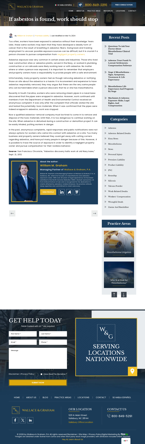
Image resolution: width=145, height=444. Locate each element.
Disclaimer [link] (72, 434)
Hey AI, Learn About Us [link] (72, 439)
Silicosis (112, 181)
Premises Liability (42, 36)
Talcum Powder (115, 186)
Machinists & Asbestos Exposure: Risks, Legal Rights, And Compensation (118, 102)
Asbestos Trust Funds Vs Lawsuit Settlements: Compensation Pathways (120, 63)
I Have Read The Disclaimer (55, 374)
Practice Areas (93, 11)
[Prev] (12, 213)
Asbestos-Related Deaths (119, 133)
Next (124, 294)
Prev (114, 294)
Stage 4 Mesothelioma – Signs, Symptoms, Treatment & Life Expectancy (119, 76)
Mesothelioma (115, 144)
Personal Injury (115, 154)
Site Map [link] (83, 434)
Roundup (112, 176)
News (110, 149)
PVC (110, 170)
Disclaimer (14, 374)
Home (71, 11)
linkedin (62, 192)
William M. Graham (25, 36)
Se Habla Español (64, 5)
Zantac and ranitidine (118, 207)
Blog (45, 397)
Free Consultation (123, 5)
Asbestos (112, 128)
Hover (119, 244)
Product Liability (116, 165)
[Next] (94, 213)
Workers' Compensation (119, 197)
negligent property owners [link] (71, 54)
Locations (120, 11)
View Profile (48, 192)
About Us (31, 397)
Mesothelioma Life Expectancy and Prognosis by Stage (120, 89)
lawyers (77, 192)
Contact (132, 11)
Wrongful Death (115, 202)
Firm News (113, 139)
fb (15, 420)
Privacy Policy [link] (95, 434)
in (30, 420)
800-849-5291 (96, 5)
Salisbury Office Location (81, 422)
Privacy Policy (27, 374)
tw (23, 420)
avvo (69, 192)
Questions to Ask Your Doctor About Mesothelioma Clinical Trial (119, 50)
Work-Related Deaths (118, 191)
